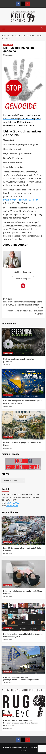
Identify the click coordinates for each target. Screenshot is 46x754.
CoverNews (33, 747)
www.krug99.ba (12, 506)
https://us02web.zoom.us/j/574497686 (21, 199)
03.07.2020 (9, 55)
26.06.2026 (8, 406)
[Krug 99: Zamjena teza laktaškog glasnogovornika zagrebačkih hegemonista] (23, 660)
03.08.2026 (8, 553)
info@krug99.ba (13, 503)
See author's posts (23, 278)
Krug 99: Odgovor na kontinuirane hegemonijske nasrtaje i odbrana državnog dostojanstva (20, 722)
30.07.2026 (8, 596)
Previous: (22, 302)
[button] (4, 28)
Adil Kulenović (23, 272)
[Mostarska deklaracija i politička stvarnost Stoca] (23, 425)
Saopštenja (7, 542)
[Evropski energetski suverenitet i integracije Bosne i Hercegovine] (23, 383)
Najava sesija (8, 44)
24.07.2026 (8, 639)
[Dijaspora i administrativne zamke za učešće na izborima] (23, 574)
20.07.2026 (8, 682)
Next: (25, 311)
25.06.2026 (8, 448)
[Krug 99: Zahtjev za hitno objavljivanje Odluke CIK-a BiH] (23, 530)
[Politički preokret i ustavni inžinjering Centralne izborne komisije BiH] (23, 617)
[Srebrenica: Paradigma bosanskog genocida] (23, 342)
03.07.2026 (8, 364)
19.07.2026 (8, 728)
